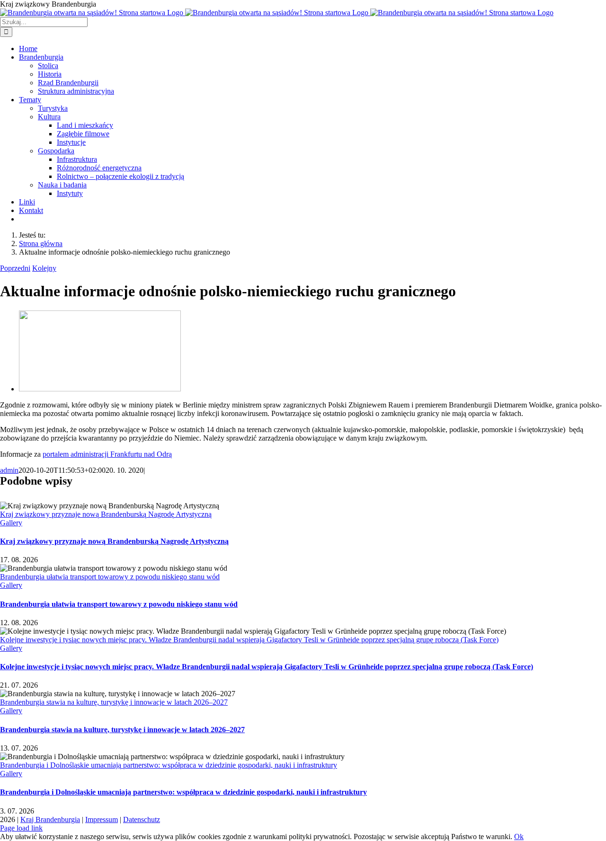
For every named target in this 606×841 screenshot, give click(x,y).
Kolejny (44, 268)
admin (9, 470)
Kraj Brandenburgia (50, 819)
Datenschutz (141, 819)
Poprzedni (15, 268)
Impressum (101, 819)
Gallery (11, 523)
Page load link (21, 828)
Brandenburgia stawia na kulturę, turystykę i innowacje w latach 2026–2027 (114, 702)
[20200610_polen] (100, 389)
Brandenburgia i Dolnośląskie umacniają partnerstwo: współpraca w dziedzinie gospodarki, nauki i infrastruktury (168, 765)
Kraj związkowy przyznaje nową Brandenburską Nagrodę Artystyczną (106, 514)
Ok (519, 836)
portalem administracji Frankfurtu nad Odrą (107, 454)
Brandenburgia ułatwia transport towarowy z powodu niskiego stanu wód (110, 577)
